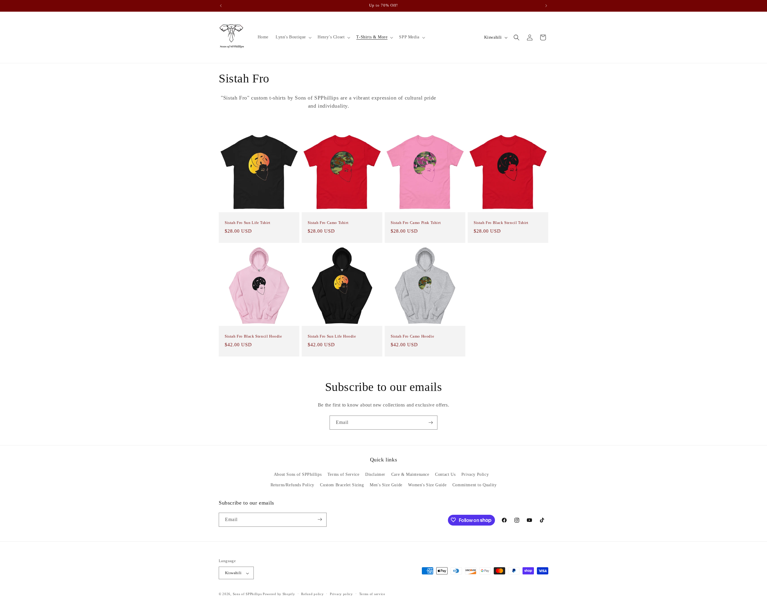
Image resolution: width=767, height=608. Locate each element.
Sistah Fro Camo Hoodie (412, 336)
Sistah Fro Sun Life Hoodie (332, 336)
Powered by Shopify (279, 594)
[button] (293, 37)
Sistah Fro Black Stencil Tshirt (501, 222)
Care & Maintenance (410, 474)
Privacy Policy (475, 474)
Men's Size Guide (386, 485)
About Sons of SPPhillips (297, 474)
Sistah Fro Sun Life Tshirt (248, 222)
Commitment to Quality (474, 485)
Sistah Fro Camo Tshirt (328, 222)
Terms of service (372, 594)
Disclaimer (375, 474)
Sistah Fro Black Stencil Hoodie (253, 336)
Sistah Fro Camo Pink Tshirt (416, 222)
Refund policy (312, 594)
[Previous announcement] (220, 5)
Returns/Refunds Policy (292, 485)
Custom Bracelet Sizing (342, 485)
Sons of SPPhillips (247, 594)
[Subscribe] (430, 423)
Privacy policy (341, 594)
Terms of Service (343, 474)
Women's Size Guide (427, 485)
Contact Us (445, 474)
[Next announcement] (546, 5)
